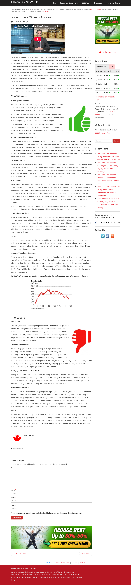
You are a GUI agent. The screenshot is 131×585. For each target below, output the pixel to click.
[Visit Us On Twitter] (103, 236)
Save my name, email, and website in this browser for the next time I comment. (47, 513)
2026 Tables (86, 3)
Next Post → (86, 553)
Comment (14, 468)
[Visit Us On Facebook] (107, 236)
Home (54, 3)
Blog (57, 563)
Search (116, 141)
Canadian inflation (17, 449)
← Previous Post (19, 553)
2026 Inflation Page (102, 133)
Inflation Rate (102, 67)
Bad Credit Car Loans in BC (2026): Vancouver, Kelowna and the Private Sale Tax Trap (108, 157)
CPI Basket (49, 563)
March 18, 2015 (16, 22)
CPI (112, 67)
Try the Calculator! (109, 52)
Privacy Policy (65, 563)
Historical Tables (113, 3)
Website (13, 505)
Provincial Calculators (69, 3)
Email (13, 497)
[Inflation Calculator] (24, 2)
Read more (46, 11)
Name (13, 490)
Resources (98, 3)
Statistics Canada (95, 9)
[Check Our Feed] (112, 236)
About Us (74, 563)
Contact (82, 563)
